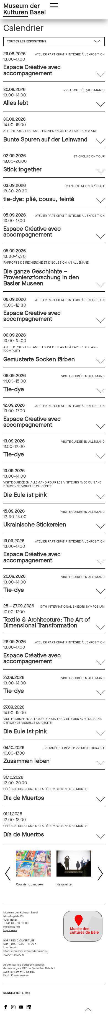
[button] (54, 5)
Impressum (10, 930)
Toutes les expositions (27, 41)
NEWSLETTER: (16, 993)
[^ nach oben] (88, 1010)
